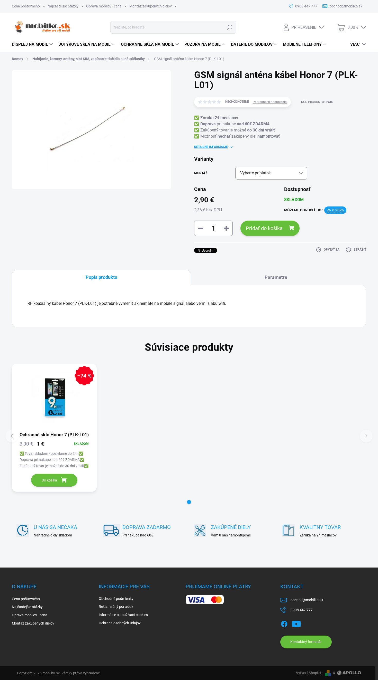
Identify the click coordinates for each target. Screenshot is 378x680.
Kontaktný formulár (306, 642)
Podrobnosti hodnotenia (270, 102)
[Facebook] (284, 623)
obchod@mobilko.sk (307, 600)
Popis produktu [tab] (101, 277)
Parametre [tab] (276, 277)
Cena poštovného (26, 6)
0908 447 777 (302, 610)
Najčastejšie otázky (63, 6)
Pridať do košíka (264, 228)
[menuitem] (32, 44)
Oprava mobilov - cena (104, 6)
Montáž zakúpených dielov (150, 6)
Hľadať (229, 27)
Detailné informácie (211, 147)
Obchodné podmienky (116, 599)
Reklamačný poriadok (116, 607)
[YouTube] (296, 623)
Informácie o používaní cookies (123, 615)
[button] (189, 502)
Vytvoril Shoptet (308, 673)
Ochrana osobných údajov (120, 623)
